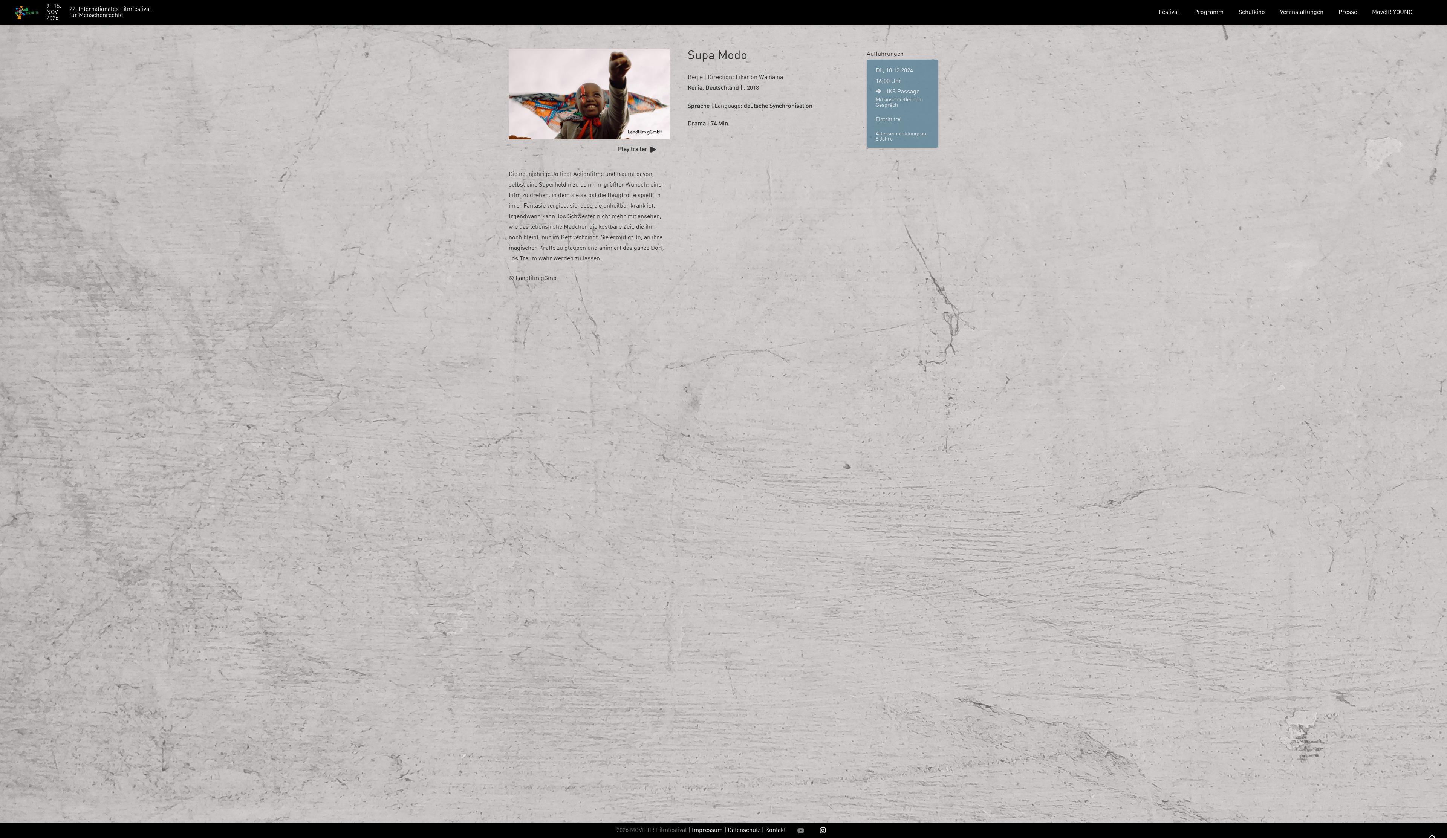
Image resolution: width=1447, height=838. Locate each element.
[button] (1184, 12)
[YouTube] (800, 830)
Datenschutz (746, 830)
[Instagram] (823, 830)
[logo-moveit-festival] (26, 12)
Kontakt (775, 830)
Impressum (707, 830)
